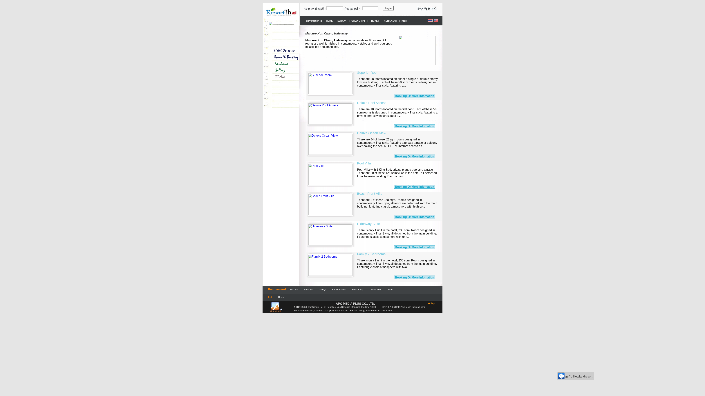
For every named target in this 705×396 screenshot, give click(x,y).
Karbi (390, 289)
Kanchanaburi (339, 289)
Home (281, 297)
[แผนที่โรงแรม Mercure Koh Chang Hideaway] (283, 76)
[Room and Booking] (283, 57)
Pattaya (323, 289)
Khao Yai (308, 289)
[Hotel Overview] (283, 49)
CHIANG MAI (376, 289)
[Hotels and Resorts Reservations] (281, 18)
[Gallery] (283, 70)
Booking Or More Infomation (414, 96)
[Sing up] (429, 8)
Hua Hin (294, 289)
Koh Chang (358, 289)
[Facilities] (283, 63)
